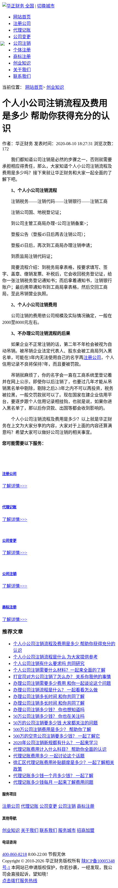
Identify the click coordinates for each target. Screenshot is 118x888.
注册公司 (22, 23)
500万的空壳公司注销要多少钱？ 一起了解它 (56, 736)
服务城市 (67, 830)
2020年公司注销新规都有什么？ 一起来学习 (55, 742)
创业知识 (22, 63)
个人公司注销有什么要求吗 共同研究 (49, 663)
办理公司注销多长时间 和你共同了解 (49, 696)
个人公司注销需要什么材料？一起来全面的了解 (59, 670)
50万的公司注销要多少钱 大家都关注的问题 (55, 723)
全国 (29, 6)
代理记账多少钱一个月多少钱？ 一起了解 (53, 775)
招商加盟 (85, 830)
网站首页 (22, 17)
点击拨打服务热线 (19, 880)
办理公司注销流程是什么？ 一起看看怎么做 (55, 690)
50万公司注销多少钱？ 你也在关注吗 (49, 716)
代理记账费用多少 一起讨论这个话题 (49, 756)
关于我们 (22, 69)
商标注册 (22, 56)
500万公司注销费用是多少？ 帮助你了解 (52, 729)
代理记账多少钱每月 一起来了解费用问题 (53, 782)
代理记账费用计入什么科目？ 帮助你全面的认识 (59, 749)
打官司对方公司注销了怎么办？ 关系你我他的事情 (62, 676)
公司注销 (22, 43)
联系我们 (22, 76)
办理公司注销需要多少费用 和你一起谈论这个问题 (62, 683)
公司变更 (22, 36)
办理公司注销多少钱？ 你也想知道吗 (49, 709)
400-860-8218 (14, 854)
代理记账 (22, 30)
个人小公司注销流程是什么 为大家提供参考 (55, 657)
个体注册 (22, 50)
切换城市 (46, 6)
